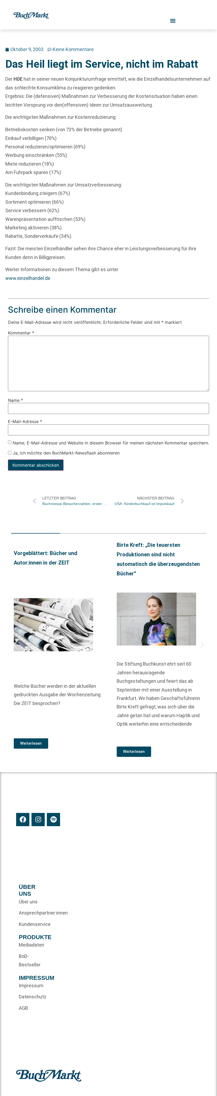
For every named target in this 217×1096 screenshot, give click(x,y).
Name (15, 400)
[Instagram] (38, 819)
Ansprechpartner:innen (28, 913)
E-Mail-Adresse (25, 421)
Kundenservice (28, 924)
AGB (23, 1008)
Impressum (28, 985)
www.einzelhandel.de (27, 278)
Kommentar (21, 333)
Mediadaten (28, 945)
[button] (15, 645)
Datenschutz (28, 996)
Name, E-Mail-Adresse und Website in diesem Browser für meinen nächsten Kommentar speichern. (111, 442)
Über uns (28, 901)
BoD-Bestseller (28, 960)
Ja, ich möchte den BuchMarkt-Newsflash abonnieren (65, 453)
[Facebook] (22, 819)
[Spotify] (53, 819)
